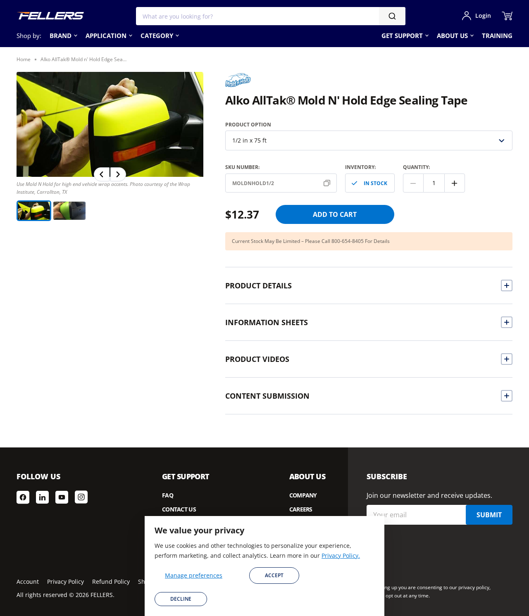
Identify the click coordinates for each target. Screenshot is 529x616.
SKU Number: (242, 167)
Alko (233, 78)
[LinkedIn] (42, 497)
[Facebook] (23, 497)
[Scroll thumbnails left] (102, 174)
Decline (180, 598)
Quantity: (416, 167)
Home (24, 59)
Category (157, 35)
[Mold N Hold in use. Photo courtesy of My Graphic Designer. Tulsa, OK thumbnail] (69, 211)
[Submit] (392, 16)
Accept (274, 575)
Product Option (248, 124)
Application (106, 35)
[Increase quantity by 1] (454, 183)
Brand (60, 35)
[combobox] (270, 16)
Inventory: (360, 167)
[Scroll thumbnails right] (118, 174)
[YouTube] (61, 497)
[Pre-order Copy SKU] (328, 183)
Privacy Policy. (341, 555)
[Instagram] (81, 497)
